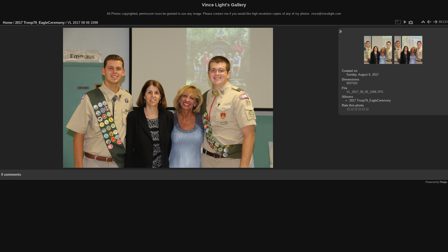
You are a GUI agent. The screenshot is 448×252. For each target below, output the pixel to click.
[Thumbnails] (423, 22)
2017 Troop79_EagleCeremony (40, 22)
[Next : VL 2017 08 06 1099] (435, 22)
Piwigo (443, 182)
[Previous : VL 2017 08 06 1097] (429, 22)
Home (7, 22)
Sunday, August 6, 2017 (362, 74)
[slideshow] (405, 22)
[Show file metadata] (411, 22)
